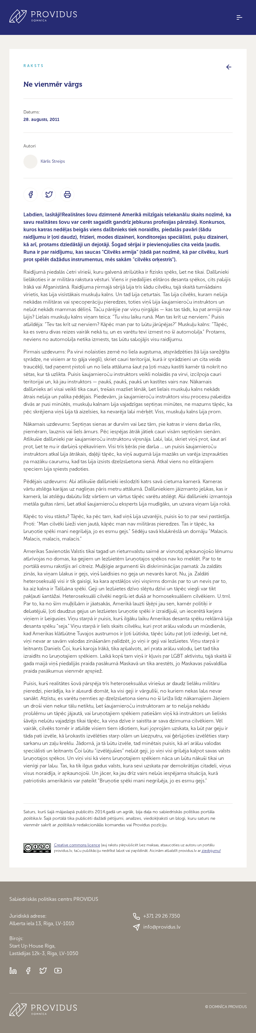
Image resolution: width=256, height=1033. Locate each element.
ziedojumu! (211, 850)
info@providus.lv (161, 927)
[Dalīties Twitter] (49, 195)
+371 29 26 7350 (161, 916)
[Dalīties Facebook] (30, 195)
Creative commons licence (77, 845)
